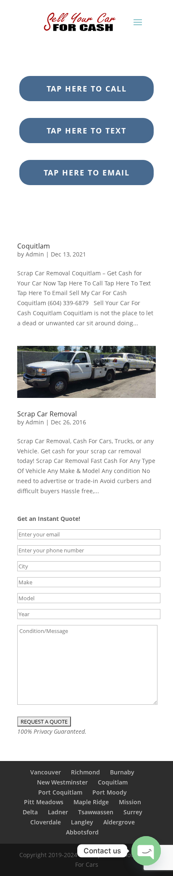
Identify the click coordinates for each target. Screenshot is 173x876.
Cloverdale (45, 822)
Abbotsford (82, 832)
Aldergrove (119, 822)
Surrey (132, 812)
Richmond (85, 772)
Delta (30, 812)
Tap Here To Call (87, 89)
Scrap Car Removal (47, 413)
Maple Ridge (91, 802)
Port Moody (109, 792)
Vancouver (45, 772)
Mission (130, 802)
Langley (82, 822)
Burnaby (122, 772)
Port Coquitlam (60, 792)
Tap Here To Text (86, 131)
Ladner (58, 812)
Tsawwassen (95, 812)
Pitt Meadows (43, 802)
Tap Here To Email (87, 172)
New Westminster (62, 782)
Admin (35, 254)
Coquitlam (33, 246)
